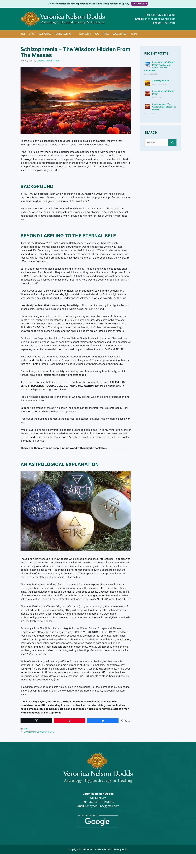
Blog (97, 34)
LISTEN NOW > (140, 3)
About (32, 34)
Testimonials (45, 34)
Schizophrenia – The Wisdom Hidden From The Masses (164, 107)
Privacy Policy (121, 849)
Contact (134, 34)
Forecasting (85, 34)
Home (23, 34)
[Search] (172, 142)
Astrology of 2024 (160, 81)
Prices (106, 34)
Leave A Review (120, 34)
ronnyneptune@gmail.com (159, 18)
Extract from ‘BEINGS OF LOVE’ (39, 732)
